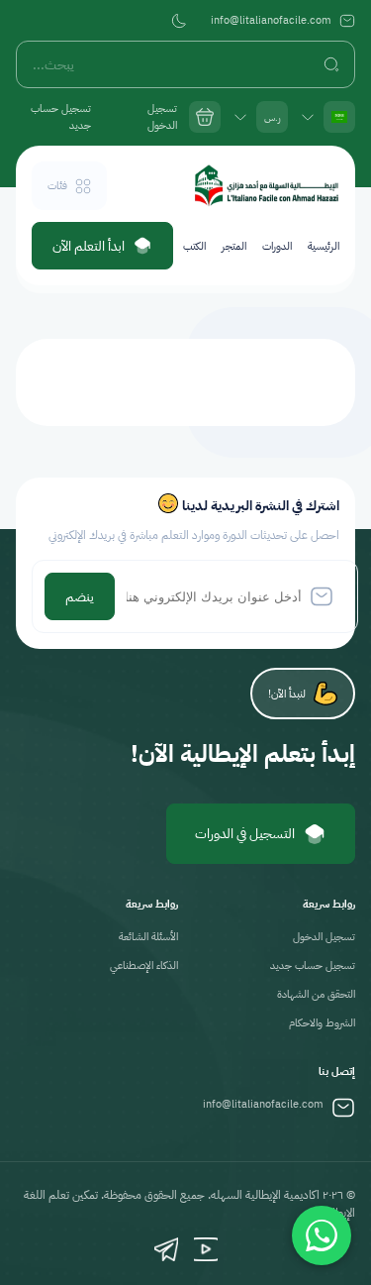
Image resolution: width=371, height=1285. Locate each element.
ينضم (79, 597)
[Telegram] (166, 1249)
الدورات (277, 246)
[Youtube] (206, 1249)
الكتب (194, 246)
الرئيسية (323, 246)
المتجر (234, 246)
